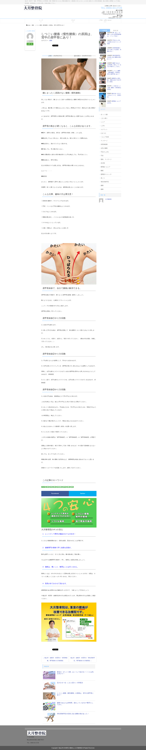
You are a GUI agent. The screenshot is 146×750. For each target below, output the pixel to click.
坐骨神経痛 (103, 47)
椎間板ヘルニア (103, 101)
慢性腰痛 (59, 487)
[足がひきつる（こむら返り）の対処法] (49, 685)
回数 (55, 487)
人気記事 (104, 30)
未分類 (52, 683)
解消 (72, 487)
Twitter (82, 493)
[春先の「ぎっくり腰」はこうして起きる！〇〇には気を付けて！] (49, 675)
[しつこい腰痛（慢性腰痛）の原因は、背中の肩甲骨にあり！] (49, 696)
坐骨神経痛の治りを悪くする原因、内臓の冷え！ (114, 49)
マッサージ (104, 140)
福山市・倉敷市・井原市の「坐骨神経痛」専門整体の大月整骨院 (55, 659)
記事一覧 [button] (30, 44)
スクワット (102, 78)
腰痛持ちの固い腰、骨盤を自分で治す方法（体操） (114, 80)
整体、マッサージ (106, 159)
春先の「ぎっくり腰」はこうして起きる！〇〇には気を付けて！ (75, 672)
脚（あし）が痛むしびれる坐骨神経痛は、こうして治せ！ (114, 34)
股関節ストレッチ (106, 174)
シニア (103, 122)
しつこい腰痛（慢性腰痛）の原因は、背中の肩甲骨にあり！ (75, 694)
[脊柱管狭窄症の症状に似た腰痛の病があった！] (49, 717)
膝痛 (102, 189)
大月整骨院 (108, 199)
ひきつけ (103, 133)
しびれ (101, 32)
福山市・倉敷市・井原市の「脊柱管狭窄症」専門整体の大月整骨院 (82, 659)
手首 (102, 155)
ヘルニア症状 (105, 137)
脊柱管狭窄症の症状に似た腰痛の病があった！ (73, 714)
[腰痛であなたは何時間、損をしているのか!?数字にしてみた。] (49, 706)
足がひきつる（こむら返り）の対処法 (70, 683)
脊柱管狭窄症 (51, 714)
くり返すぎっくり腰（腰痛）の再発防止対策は (114, 87)
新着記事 (115, 30)
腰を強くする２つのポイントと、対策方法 (114, 95)
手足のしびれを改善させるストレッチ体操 (114, 42)
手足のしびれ (103, 40)
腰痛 (50, 40)
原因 (51, 487)
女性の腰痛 (104, 148)
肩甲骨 (64, 487)
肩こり (103, 178)
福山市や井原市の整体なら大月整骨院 (70, 748)
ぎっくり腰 (51, 672)
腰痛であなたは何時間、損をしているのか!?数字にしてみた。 (75, 703)
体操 (48, 487)
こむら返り (104, 118)
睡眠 (102, 170)
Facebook (55, 493)
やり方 (43, 487)
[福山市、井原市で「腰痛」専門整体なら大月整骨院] (33, 8)
